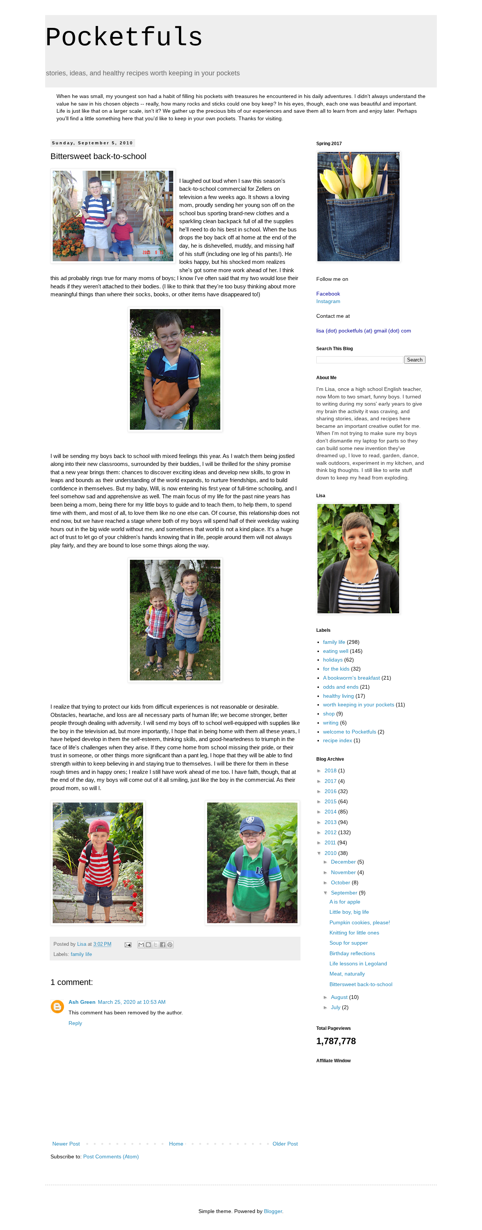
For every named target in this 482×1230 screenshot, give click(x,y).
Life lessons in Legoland (358, 963)
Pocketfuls (124, 38)
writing (331, 723)
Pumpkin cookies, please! (359, 922)
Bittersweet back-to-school (360, 984)
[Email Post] (127, 944)
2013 (331, 822)
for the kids (336, 669)
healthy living (338, 696)
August (340, 997)
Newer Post (66, 1144)
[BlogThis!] (148, 944)
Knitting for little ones (354, 933)
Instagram (328, 301)
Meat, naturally (347, 974)
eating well (335, 651)
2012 (331, 832)
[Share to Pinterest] (170, 944)
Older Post (285, 1144)
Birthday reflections (352, 953)
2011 (331, 842)
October (341, 882)
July (336, 1007)
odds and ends (340, 687)
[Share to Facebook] (162, 944)
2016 (331, 791)
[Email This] (141, 944)
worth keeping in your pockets (358, 705)
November (344, 872)
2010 (331, 853)
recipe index (337, 740)
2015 (331, 801)
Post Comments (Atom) (111, 1156)
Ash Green (82, 1002)
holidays (333, 660)
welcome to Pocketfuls (349, 732)
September (345, 893)
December (344, 862)
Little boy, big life (349, 912)
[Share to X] (155, 944)
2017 (331, 781)
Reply (75, 1023)
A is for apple (344, 902)
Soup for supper (348, 943)
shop (329, 714)
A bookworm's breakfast (351, 678)
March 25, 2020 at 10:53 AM (132, 1002)
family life (81, 954)
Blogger (273, 1211)
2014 (331, 812)
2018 (331, 770)
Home (176, 1144)
